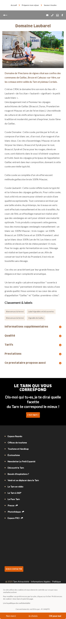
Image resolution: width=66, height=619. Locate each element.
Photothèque (14, 511)
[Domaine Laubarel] (33, 49)
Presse (11, 505)
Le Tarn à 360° (14, 493)
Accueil (14, 5)
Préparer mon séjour (30, 5)
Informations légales (40, 581)
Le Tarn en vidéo (15, 486)
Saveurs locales (50, 5)
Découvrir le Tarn (16, 467)
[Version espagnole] (19, 526)
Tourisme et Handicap (18, 448)
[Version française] (6, 526)
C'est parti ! (33, 415)
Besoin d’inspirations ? (18, 474)
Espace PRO (14, 518)
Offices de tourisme (17, 442)
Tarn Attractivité (21, 581)
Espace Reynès (15, 436)
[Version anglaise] (10, 526)
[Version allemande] (14, 526)
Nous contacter (14, 569)
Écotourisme (14, 455)
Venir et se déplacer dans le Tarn (23, 480)
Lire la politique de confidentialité (16, 603)
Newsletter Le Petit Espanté (21, 461)
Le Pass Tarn (14, 499)
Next (40, 62)
